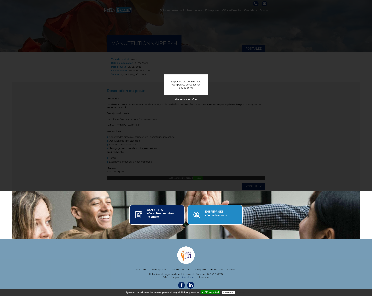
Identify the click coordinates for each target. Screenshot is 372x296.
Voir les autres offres (186, 99)
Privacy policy (242, 292)
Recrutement (188, 277)
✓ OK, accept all (210, 292)
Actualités (141, 269)
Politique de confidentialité (208, 269)
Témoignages (159, 269)
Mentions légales (180, 269)
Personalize (228, 292)
